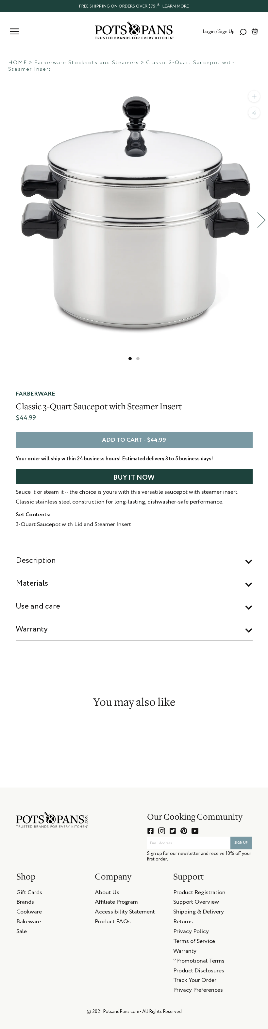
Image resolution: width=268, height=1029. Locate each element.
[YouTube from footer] (195, 830)
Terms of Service (194, 942)
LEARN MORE (175, 6)
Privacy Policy (191, 932)
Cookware (29, 913)
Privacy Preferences (198, 991)
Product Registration (199, 893)
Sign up (241, 842)
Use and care (38, 606)
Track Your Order (194, 981)
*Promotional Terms (199, 962)
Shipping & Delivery (198, 913)
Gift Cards (29, 893)
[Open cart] (254, 31)
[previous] (6, 220)
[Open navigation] (14, 31)
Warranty (32, 629)
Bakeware (28, 922)
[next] (261, 220)
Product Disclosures (198, 971)
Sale (21, 932)
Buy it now (134, 477)
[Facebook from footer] (150, 830)
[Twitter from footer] (172, 830)
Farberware (35, 394)
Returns (183, 922)
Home (17, 62)
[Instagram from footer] (161, 830)
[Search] (243, 31)
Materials (32, 583)
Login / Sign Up (219, 31)
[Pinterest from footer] (183, 830)
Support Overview (196, 903)
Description (36, 560)
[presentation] (134, 6)
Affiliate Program (116, 903)
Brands (25, 903)
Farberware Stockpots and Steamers (86, 62)
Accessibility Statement (125, 913)
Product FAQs (113, 922)
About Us (107, 893)
